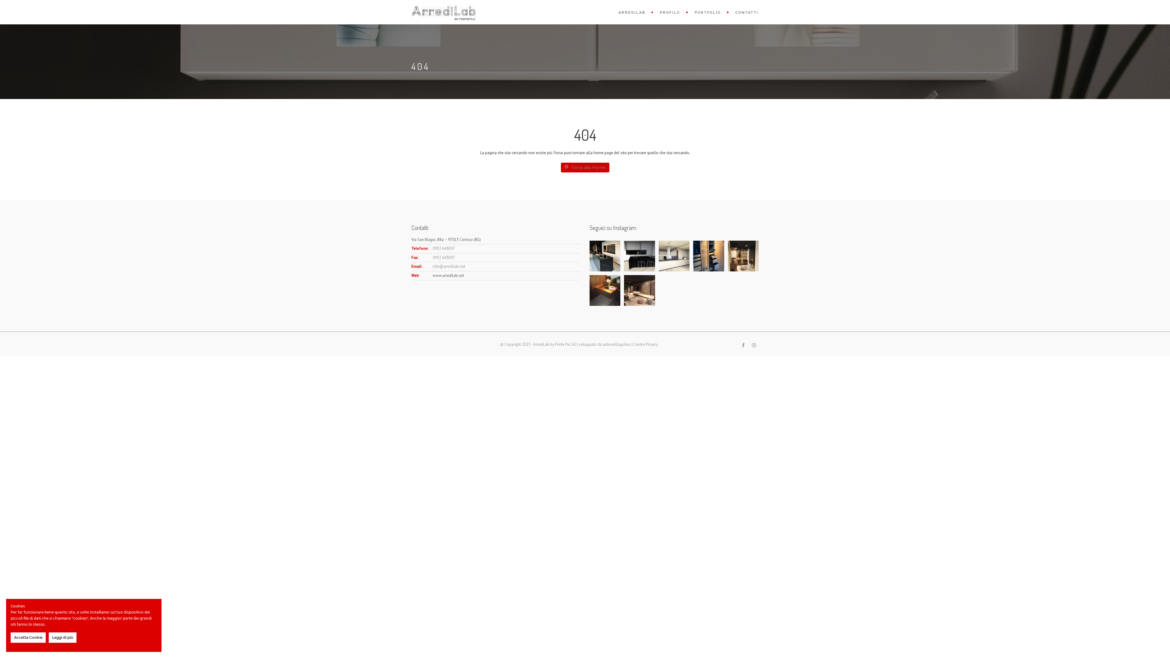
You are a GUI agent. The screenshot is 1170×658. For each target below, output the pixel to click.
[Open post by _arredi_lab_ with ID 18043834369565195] (674, 256)
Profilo (670, 13)
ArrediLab (632, 13)
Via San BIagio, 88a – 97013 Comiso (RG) (446, 239)
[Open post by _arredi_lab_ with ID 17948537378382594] (708, 256)
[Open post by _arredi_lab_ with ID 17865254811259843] (605, 256)
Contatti (747, 13)
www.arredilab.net (448, 275)
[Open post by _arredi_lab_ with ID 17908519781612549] (605, 290)
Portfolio (708, 13)
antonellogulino (617, 344)
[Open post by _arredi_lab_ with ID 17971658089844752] (743, 256)
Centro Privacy (645, 344)
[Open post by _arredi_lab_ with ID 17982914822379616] (639, 256)
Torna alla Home (588, 167)
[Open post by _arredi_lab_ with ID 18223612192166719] (639, 290)
